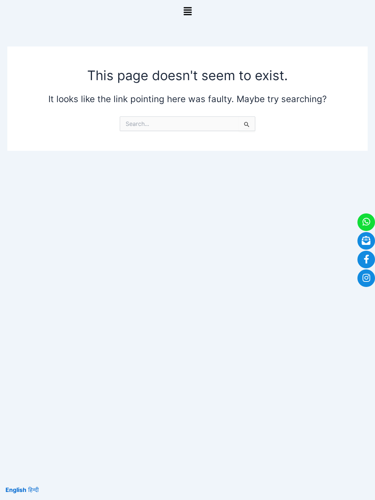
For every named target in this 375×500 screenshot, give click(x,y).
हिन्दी (33, 489)
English (15, 489)
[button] (187, 11)
